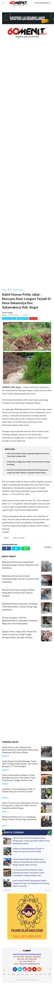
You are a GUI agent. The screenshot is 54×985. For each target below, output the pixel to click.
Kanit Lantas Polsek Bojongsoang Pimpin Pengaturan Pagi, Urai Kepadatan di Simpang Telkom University (31, 883)
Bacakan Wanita (9, 318)
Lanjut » (47, 890)
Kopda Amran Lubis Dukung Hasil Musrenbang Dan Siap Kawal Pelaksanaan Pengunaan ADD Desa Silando (20, 750)
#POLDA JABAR (18, 538)
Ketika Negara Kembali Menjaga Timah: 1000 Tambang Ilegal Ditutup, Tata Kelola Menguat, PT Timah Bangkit (19, 764)
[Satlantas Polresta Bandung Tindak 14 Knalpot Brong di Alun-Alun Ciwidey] (46, 794)
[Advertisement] (27, 167)
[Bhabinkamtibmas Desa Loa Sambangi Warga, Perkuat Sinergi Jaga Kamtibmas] (46, 821)
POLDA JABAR (18, 290)
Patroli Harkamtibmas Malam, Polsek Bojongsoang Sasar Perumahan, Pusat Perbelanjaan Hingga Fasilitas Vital (18, 777)
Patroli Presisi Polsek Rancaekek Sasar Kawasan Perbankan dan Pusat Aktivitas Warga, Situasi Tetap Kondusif (29, 862)
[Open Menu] (3, 3)
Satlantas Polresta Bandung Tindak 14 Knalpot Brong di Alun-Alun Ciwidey (18, 790)
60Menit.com (33, 980)
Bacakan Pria (22, 318)
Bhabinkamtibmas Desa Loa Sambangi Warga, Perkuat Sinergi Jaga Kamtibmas (19, 818)
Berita (10, 290)
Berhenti (33, 318)
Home (4, 290)
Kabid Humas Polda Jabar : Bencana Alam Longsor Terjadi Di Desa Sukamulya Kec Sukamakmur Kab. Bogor (26, 301)
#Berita (6, 538)
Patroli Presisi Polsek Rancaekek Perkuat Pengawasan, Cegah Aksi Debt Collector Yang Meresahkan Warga (20, 805)
